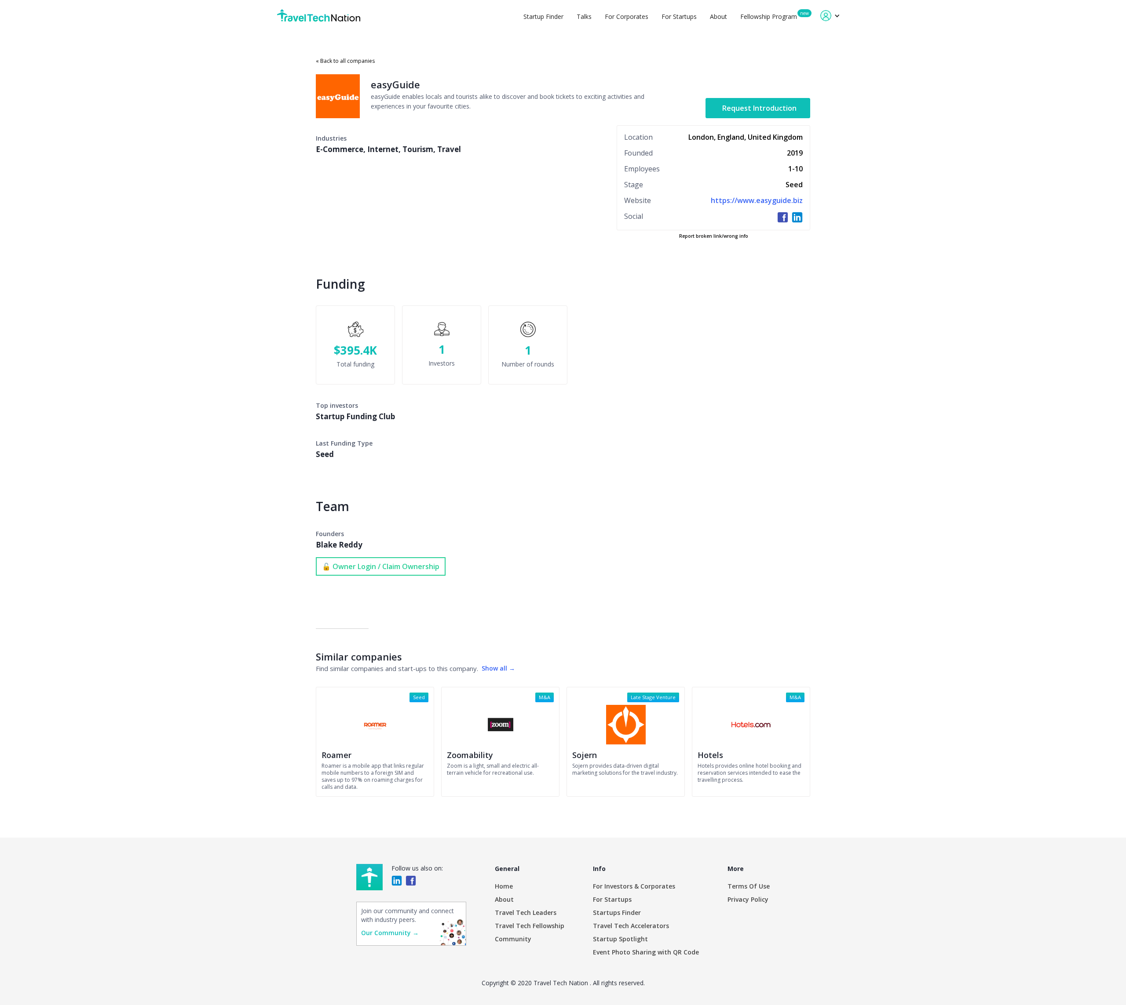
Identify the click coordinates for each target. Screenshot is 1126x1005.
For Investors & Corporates (634, 886)
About (718, 16)
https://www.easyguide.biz (757, 200)
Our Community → (390, 933)
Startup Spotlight (620, 939)
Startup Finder (543, 16)
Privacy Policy (748, 899)
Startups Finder (617, 912)
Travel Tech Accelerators (631, 926)
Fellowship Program (768, 16)
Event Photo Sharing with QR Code (646, 952)
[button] (830, 15)
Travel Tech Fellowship (529, 926)
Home (504, 886)
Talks (584, 16)
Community (513, 939)
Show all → (498, 668)
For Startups (679, 16)
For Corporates (626, 16)
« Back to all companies (345, 61)
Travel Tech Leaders (525, 912)
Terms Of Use (749, 886)
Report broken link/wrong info (713, 236)
